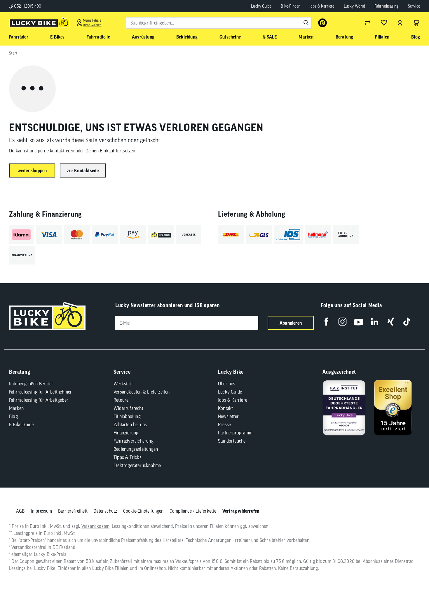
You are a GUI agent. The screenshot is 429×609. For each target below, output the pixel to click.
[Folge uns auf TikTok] (406, 321)
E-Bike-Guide (21, 424)
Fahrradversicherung (134, 440)
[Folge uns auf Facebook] (326, 321)
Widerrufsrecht (128, 408)
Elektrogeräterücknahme (137, 465)
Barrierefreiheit (73, 511)
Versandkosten (95, 526)
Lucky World (354, 6)
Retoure (121, 400)
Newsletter (228, 416)
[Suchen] (306, 23)
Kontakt (225, 408)
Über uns (227, 383)
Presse (224, 424)
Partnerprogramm (235, 432)
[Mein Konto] (400, 22)
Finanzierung (126, 432)
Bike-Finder (290, 6)
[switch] (410, 586)
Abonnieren (291, 323)
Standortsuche (232, 440)
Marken (16, 408)
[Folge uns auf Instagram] (342, 321)
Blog (13, 416)
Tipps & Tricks (128, 457)
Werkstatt (123, 383)
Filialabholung (127, 416)
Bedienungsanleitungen (136, 449)
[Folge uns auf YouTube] (358, 321)
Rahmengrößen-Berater (31, 383)
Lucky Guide (261, 6)
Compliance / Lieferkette (193, 511)
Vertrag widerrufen (240, 511)
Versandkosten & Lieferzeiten (142, 391)
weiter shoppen (32, 170)
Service (414, 6)
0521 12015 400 (27, 6)
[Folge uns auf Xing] (390, 321)
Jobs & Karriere (321, 6)
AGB (20, 511)
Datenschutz (105, 511)
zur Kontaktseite (83, 170)
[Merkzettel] (383, 22)
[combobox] (219, 23)
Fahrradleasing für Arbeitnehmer (40, 391)
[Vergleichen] (367, 22)
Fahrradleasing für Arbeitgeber (38, 400)
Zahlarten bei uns (130, 424)
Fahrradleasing (386, 6)
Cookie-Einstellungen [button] (143, 511)
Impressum (41, 511)
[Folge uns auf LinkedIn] (374, 321)
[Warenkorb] (416, 22)
